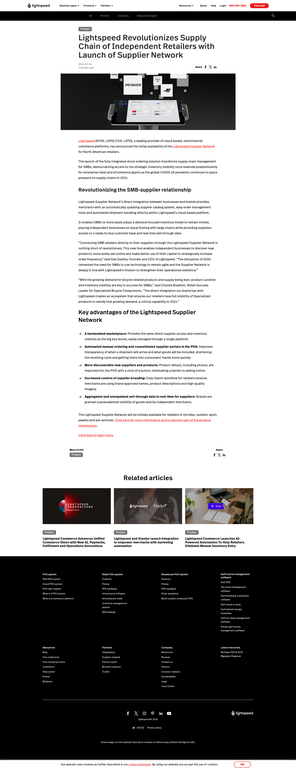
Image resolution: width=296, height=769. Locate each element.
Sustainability (168, 676)
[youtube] (168, 713)
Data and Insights (147, 15)
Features (107, 579)
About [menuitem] (203, 5)
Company (123, 15)
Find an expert (109, 662)
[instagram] (143, 713)
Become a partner (111, 666)
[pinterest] (152, 713)
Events (46, 676)
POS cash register (52, 588)
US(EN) (140, 727)
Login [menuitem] (223, 5)
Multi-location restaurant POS (177, 598)
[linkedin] (160, 713)
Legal (164, 681)
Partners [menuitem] (106, 5)
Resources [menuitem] (185, 5)
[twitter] (135, 713)
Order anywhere (169, 593)
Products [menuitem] (89, 5)
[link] (237, 5)
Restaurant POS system (174, 574)
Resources (49, 647)
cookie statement (139, 764)
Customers (48, 666)
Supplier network (111, 657)
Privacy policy (154, 727)
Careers (165, 666)
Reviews (165, 657)
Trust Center (168, 686)
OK (242, 764)
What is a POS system (54, 593)
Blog (45, 652)
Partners (107, 647)
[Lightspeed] (38, 5)
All (90, 15)
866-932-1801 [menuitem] (237, 5)
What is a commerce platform (58, 598)
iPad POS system (51, 579)
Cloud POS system (52, 584)
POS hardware (109, 588)
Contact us (167, 662)
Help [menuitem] (213, 5)
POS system (50, 574)
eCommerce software (113, 593)
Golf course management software (235, 575)
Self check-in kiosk (231, 604)
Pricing (105, 584)
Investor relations (170, 671)
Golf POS (225, 582)
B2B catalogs (109, 612)
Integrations (108, 652)
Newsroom (167, 652)
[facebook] (127, 713)
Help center (49, 671)
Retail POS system (112, 574)
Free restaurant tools (54, 662)
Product (104, 15)
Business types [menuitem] (68, 5)
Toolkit (105, 671)
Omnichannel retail (112, 598)
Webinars (47, 681)
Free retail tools (51, 657)
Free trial (259, 5)
